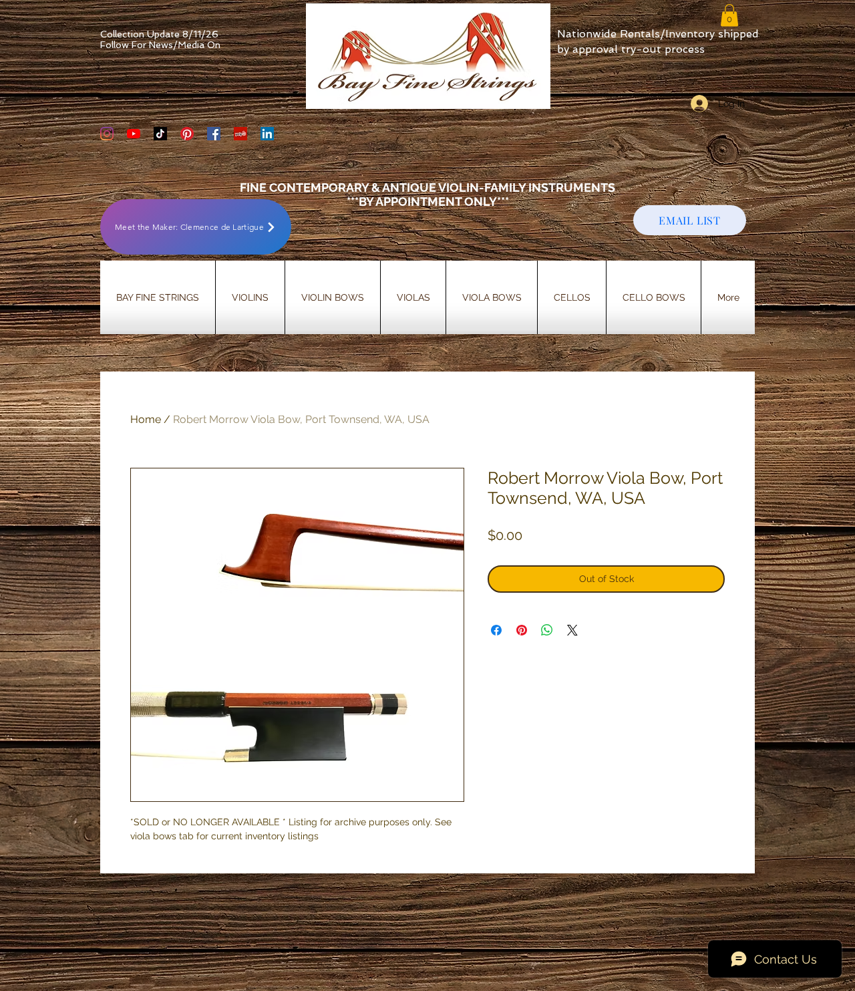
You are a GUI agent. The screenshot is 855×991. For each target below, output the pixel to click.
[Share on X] (572, 630)
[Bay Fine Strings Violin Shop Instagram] (107, 133)
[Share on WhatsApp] (547, 630)
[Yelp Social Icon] (240, 133)
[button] (729, 15)
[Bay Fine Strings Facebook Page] (213, 133)
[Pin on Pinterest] (522, 630)
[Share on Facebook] (496, 630)
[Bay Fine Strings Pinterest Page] (187, 133)
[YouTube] (133, 133)
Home (145, 419)
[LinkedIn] (267, 133)
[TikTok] (160, 133)
